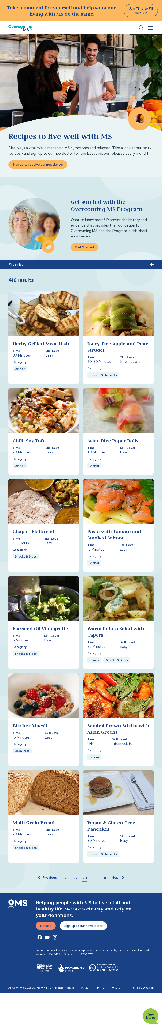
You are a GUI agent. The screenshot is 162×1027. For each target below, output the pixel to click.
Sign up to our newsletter (83, 926)
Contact (86, 988)
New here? (151, 1016)
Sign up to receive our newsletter (38, 164)
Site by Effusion (143, 987)
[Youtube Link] (47, 937)
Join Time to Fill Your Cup (141, 10)
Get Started (84, 247)
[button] (47, 878)
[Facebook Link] (39, 937)
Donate (45, 926)
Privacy (101, 988)
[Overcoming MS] (20, 28)
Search (141, 28)
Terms (116, 988)
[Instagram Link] (55, 937)
